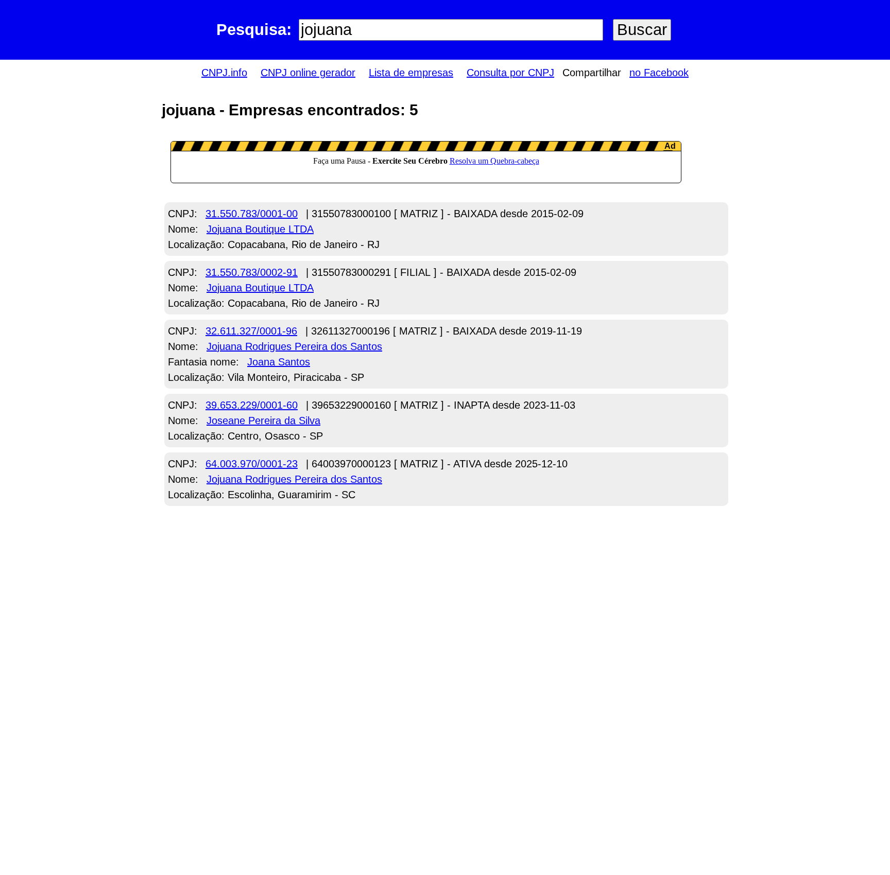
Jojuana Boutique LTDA (260, 229)
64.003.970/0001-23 (252, 463)
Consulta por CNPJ (510, 72)
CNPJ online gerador (308, 72)
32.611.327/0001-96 (251, 331)
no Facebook (659, 72)
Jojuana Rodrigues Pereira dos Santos (294, 346)
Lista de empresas (411, 72)
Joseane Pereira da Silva (263, 420)
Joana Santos (278, 361)
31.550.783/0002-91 (252, 272)
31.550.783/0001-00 (252, 213)
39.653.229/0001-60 (252, 405)
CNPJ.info (224, 72)
